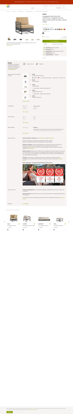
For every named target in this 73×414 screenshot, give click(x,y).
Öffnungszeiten (46, 5)
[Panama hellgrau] (54, 29)
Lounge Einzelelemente (29, 11)
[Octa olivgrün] (52, 29)
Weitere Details (45, 24)
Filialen (60, 5)
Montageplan (26, 203)
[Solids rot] (64, 29)
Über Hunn (52, 5)
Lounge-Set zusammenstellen (58, 44)
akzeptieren (10, 412)
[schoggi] (59, 29)
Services (56, 5)
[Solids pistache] (62, 29)
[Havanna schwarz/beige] (46, 29)
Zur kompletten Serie (12, 69)
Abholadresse (51, 138)
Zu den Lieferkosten (31, 148)
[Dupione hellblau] (43, 29)
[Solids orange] (61, 29)
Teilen (45, 58)
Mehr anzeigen (9, 45)
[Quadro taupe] (57, 29)
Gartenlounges (20, 11)
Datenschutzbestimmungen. (32, 409)
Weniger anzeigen (26, 101)
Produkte (8, 11)
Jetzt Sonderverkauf (18, 1)
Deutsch (63, 5)
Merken (46, 44)
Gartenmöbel (14, 11)
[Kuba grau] (48, 29)
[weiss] (45, 33)
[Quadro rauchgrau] (55, 29)
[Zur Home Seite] (8, 6)
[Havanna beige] (45, 29)
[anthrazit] (43, 33)
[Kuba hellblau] (50, 29)
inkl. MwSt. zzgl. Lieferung (62, 38)
